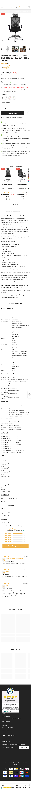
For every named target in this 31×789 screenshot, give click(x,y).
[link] (8, 635)
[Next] (28, 41)
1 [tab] (13, 204)
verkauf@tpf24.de (6, 731)
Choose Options (8, 185)
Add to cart (12, 113)
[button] (4, 63)
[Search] (7, 7)
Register (24, 747)
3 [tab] (17, 204)
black (7, 199)
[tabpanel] (8, 185)
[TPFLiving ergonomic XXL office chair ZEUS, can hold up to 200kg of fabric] (8, 175)
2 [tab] (15, 204)
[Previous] (25, 41)
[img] (5, 556)
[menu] (2, 7)
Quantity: (3, 105)
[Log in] (24, 7)
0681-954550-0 (6, 721)
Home (2, 11)
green (9, 199)
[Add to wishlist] (27, 113)
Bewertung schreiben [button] (15, 546)
